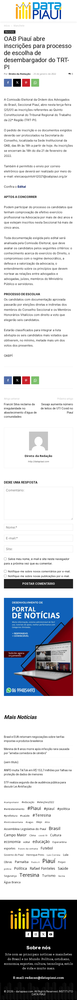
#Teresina (41, 815)
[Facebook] (8, 83)
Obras (8, 862)
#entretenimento (14, 809)
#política (63, 809)
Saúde (63, 868)
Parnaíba (21, 862)
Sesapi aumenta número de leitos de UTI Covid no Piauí (57, 408)
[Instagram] (35, 934)
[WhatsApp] (35, 83)
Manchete (19, 25)
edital (26, 842)
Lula (65, 855)
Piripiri (62, 862)
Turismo (48, 875)
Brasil (54, 828)
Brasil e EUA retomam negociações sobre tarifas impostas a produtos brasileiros (34, 739)
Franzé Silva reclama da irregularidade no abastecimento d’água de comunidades (20, 410)
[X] (17, 83)
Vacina (61, 876)
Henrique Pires (35, 855)
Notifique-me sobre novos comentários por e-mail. (39, 571)
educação (41, 841)
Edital (22, 186)
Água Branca (12, 882)
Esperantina (60, 842)
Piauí (48, 861)
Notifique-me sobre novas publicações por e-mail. (39, 576)
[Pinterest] (26, 83)
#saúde (25, 815)
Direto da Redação (19, 73)
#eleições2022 (45, 802)
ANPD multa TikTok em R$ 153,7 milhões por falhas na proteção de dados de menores (38, 772)
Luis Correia (53, 854)
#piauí (49, 809)
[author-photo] (38, 450)
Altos (47, 822)
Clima (32, 835)
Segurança (10, 876)
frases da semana (28, 848)
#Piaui (34, 808)
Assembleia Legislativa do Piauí (25, 829)
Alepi (39, 822)
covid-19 (42, 835)
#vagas (29, 822)
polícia (7, 868)
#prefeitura (10, 815)
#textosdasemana (13, 822)
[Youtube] (51, 934)
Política (20, 868)
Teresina (29, 875)
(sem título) (11, 762)
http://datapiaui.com (38, 461)
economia (12, 842)
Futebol (47, 848)
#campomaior (11, 802)
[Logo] (38, 10)
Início (7, 25)
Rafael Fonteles (42, 868)
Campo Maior (15, 835)
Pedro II (35, 862)
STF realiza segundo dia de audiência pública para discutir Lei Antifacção (35, 784)
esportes (9, 848)
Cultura (55, 835)
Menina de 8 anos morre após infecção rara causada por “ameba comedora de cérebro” (36, 751)
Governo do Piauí (13, 854)
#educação (28, 802)
